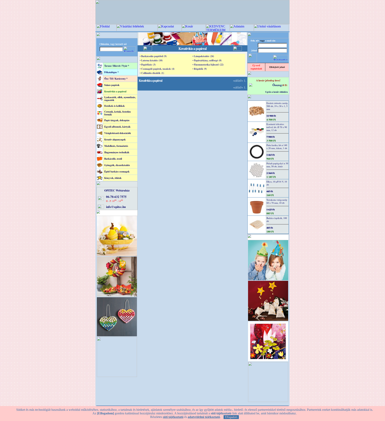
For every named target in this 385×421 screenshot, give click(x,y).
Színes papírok (112, 85)
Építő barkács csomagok (117, 171)
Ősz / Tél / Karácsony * (116, 78)
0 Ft (285, 85)
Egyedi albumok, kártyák (117, 126)
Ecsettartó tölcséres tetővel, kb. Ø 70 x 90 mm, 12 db (276, 127)
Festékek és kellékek (114, 106)
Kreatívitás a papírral (115, 91)
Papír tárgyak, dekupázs (117, 120)
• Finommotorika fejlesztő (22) (208, 64)
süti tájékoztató (173, 417)
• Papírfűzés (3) (148, 64)
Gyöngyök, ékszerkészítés (117, 165)
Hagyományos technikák (116, 152)
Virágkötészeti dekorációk (117, 133)
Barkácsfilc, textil (113, 158)
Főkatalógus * (111, 72)
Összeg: (278, 85)
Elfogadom (231, 417)
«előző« (238, 80)
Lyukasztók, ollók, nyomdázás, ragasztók (120, 99)
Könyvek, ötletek (113, 178)
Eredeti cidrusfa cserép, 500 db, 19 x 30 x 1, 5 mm (277, 106)
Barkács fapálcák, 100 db (276, 220)
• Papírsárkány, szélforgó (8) (207, 60)
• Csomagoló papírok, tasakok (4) (157, 69)
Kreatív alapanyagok (115, 139)
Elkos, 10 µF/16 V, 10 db (276, 183)
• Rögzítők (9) (199, 69)
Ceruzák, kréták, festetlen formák (117, 113)
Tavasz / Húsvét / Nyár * (116, 65)
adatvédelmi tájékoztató (204, 417)
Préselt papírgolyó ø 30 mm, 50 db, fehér (277, 165)
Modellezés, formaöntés (116, 146)
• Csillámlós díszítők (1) (152, 73)
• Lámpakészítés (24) (203, 56)
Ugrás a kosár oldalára (276, 92)
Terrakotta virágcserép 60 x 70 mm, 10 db (276, 201)
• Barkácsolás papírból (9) (153, 56)
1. (245, 80)
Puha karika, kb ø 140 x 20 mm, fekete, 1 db (276, 147)
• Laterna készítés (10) (151, 60)
